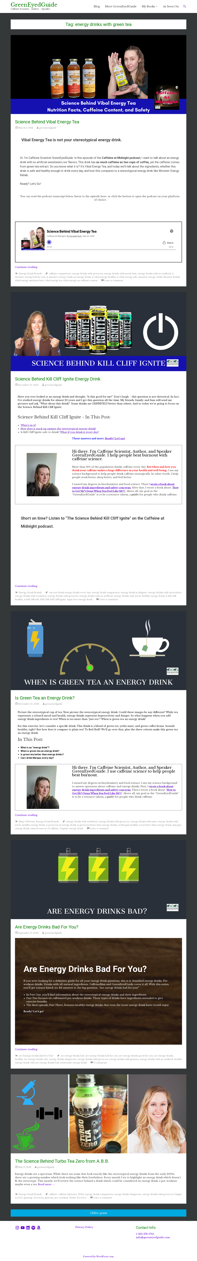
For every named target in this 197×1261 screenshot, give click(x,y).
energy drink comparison (106, 592)
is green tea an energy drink (61, 825)
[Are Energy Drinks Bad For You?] (98, 879)
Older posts (98, 1213)
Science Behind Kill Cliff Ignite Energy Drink (57, 379)
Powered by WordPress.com (98, 1256)
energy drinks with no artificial (154, 273)
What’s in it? (28, 425)
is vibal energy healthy (104, 277)
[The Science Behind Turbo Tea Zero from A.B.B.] (98, 1113)
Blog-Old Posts (27, 821)
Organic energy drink (71, 828)
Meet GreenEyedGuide (121, 6)
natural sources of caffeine (44, 828)
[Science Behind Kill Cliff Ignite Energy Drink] (98, 331)
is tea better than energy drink (155, 825)
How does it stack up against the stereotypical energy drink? (58, 428)
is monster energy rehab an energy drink (68, 277)
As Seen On (171, 6)
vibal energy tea (53, 280)
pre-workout (61, 1197)
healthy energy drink (153, 596)
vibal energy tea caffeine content (80, 280)
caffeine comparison (60, 273)
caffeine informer (67, 1194)
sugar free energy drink (79, 599)
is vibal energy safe (127, 277)
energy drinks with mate (144, 821)
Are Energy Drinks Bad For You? (46, 927)
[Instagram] (17, 1227)
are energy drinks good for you (136, 1055)
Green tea (38, 1197)
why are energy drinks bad (44, 1062)
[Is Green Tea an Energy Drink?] (98, 650)
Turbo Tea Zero (77, 1197)
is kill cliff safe (31, 599)
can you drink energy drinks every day (70, 592)
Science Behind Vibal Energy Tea (47, 122)
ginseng (28, 1197)
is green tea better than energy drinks (97, 825)
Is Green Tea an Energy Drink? (45, 698)
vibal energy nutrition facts (29, 280)
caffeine (53, 1194)
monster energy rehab (150, 277)
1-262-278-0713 (145, 1233)
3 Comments (100, 1062)
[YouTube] (22, 1227)
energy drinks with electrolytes (164, 592)
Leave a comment (113, 280)
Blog (97, 6)
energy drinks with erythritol (30, 596)
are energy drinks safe (36, 1059)
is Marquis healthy (128, 825)
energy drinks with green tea (87, 273)
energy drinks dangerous (62, 1059)
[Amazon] (38, 1227)
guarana (49, 1197)
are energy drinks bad (72, 1055)
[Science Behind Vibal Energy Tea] (98, 74)
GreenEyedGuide (34, 5)
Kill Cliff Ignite (58, 599)
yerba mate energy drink (73, 1062)
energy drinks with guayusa (124, 1059)
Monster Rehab (171, 277)
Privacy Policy (84, 1227)
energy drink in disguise (134, 592)
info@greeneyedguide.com (153, 1237)
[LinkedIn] (28, 1227)
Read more (46, 1184)
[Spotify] (33, 1227)
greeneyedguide (47, 128)
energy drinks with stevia (127, 596)
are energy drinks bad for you (101, 1055)
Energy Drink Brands (30, 273)
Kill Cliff (44, 599)
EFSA (81, 1194)
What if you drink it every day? (79, 432)
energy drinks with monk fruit (120, 273)
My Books (148, 6)
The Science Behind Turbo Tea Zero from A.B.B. (62, 1161)
